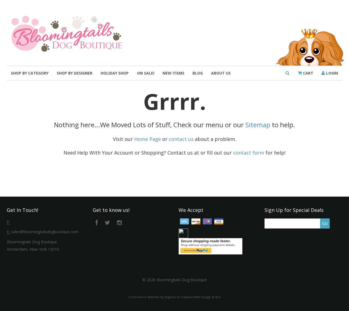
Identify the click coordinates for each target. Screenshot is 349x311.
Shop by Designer (74, 73)
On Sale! (145, 73)
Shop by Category (30, 73)
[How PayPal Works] (210, 245)
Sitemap (257, 124)
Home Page (147, 139)
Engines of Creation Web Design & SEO (193, 297)
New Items (173, 73)
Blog (197, 73)
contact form (248, 152)
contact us (181, 139)
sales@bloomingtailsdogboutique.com (44, 231)
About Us (221, 73)
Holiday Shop (115, 73)
